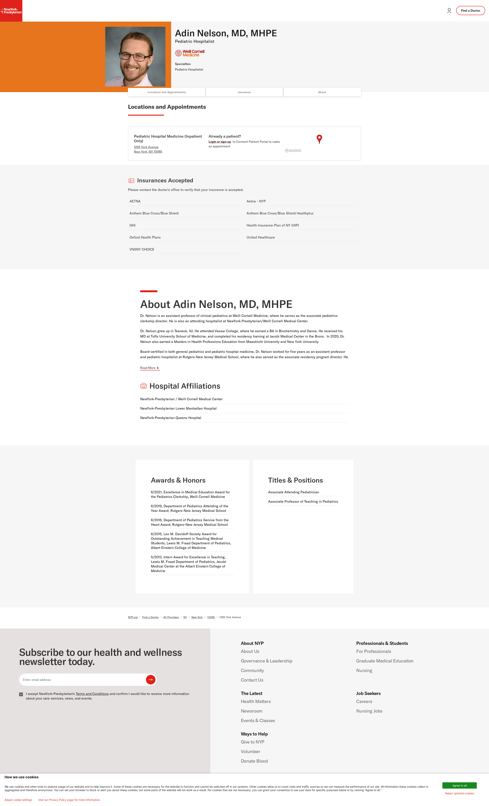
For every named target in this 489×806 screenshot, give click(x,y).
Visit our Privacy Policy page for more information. (69, 799)
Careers (364, 701)
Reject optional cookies (459, 793)
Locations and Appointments (167, 92)
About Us (250, 651)
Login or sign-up (220, 142)
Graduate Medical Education (385, 661)
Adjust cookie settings (18, 799)
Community (252, 670)
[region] (319, 144)
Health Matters (256, 701)
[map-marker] (319, 139)
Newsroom (251, 711)
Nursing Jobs (369, 711)
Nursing (364, 670)
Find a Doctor (470, 10)
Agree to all (460, 785)
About (322, 92)
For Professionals (373, 651)
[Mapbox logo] (293, 150)
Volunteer (250, 751)
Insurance (244, 92)
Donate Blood (254, 761)
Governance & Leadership (266, 661)
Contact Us (252, 680)
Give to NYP (252, 742)
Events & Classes (258, 720)
